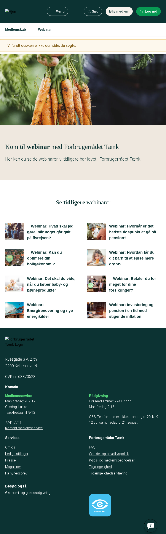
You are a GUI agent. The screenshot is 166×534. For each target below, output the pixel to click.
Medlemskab (15, 29)
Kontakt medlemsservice (24, 428)
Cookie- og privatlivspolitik (109, 454)
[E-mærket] (100, 505)
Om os (10, 447)
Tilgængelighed (100, 467)
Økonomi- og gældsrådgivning (27, 493)
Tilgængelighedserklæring (108, 473)
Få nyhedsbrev (16, 473)
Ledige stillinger (16, 454)
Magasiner (13, 467)
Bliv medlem (119, 11)
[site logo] (22, 11)
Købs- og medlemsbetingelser (111, 460)
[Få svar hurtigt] (150, 525)
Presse (10, 460)
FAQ (92, 447)
